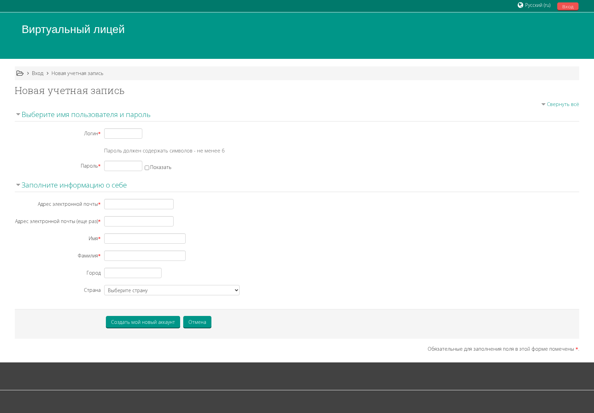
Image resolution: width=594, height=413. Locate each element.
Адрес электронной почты (68, 204)
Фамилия (88, 255)
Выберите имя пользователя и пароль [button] (86, 114)
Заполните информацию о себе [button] (74, 185)
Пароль (89, 165)
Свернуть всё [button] (563, 104)
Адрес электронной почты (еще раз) (56, 221)
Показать (161, 167)
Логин (91, 133)
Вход (567, 6)
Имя (93, 238)
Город (94, 272)
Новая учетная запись (77, 73)
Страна (92, 290)
